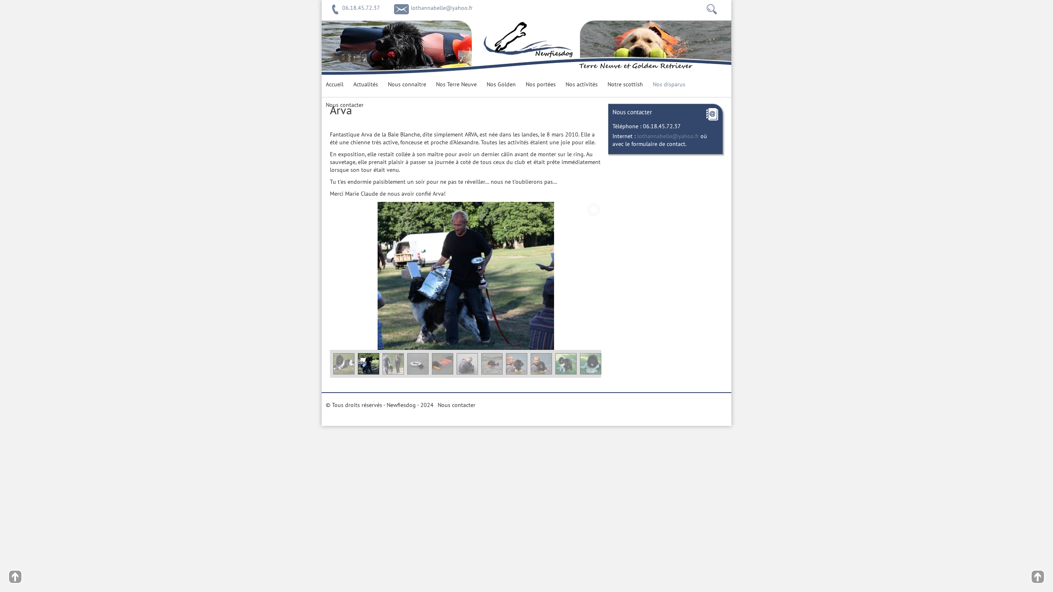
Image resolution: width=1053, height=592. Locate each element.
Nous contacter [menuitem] (345, 105)
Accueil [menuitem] (334, 84)
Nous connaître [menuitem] (407, 84)
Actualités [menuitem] (365, 84)
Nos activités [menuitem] (582, 84)
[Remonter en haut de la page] (15, 574)
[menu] (526, 86)
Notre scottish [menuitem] (625, 84)
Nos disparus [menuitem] (669, 84)
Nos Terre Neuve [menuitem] (456, 84)
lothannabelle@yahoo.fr (442, 8)
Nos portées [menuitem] (541, 84)
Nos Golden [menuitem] (501, 84)
